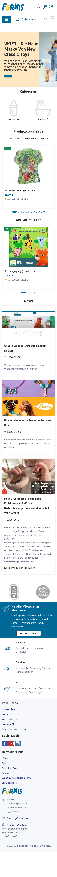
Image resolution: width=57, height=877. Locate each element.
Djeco (5, 763)
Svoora (6, 773)
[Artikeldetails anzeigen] (7, 168)
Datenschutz (9, 709)
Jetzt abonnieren (28, 633)
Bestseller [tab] (30, 138)
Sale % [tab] (44, 138)
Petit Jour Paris (10, 768)
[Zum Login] (38, 7)
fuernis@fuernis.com (18, 818)
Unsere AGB (8, 724)
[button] (3, 55)
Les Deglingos (9, 782)
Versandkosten (10, 719)
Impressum (8, 714)
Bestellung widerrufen (14, 729)
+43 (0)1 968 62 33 (17, 824)
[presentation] (5, 112)
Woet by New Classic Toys (16, 778)
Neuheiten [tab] (14, 138)
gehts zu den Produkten (19, 567)
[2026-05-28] (5, 357)
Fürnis (5, 758)
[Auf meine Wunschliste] (7, 175)
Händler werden (28, 19)
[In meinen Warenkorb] (7, 161)
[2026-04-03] (5, 431)
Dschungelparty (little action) (20, 271)
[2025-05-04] (5, 519)
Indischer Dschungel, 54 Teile (20, 190)
